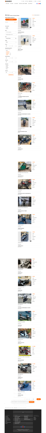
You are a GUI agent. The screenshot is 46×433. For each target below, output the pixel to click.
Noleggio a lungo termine (23, 3)
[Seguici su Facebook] (21, 380)
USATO (7, 27)
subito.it (35, 370)
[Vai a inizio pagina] (23, 366)
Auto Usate (7, 3)
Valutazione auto (17, 376)
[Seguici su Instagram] (38, 3)
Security (6, 376)
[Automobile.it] (8, 1)
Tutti (6, 50)
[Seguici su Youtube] (39, 3)
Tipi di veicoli (16, 373)
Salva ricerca (11, 19)
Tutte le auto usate (17, 372)
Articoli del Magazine (17, 375)
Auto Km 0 (11, 3)
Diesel (7, 66)
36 (33, 352)
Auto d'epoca (30, 3)
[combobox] (11, 38)
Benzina (7, 65)
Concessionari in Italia (17, 374)
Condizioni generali (7, 373)
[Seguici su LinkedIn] (40, 3)
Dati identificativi (7, 372)
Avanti (39, 352)
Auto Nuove (16, 3)
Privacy (6, 374)
